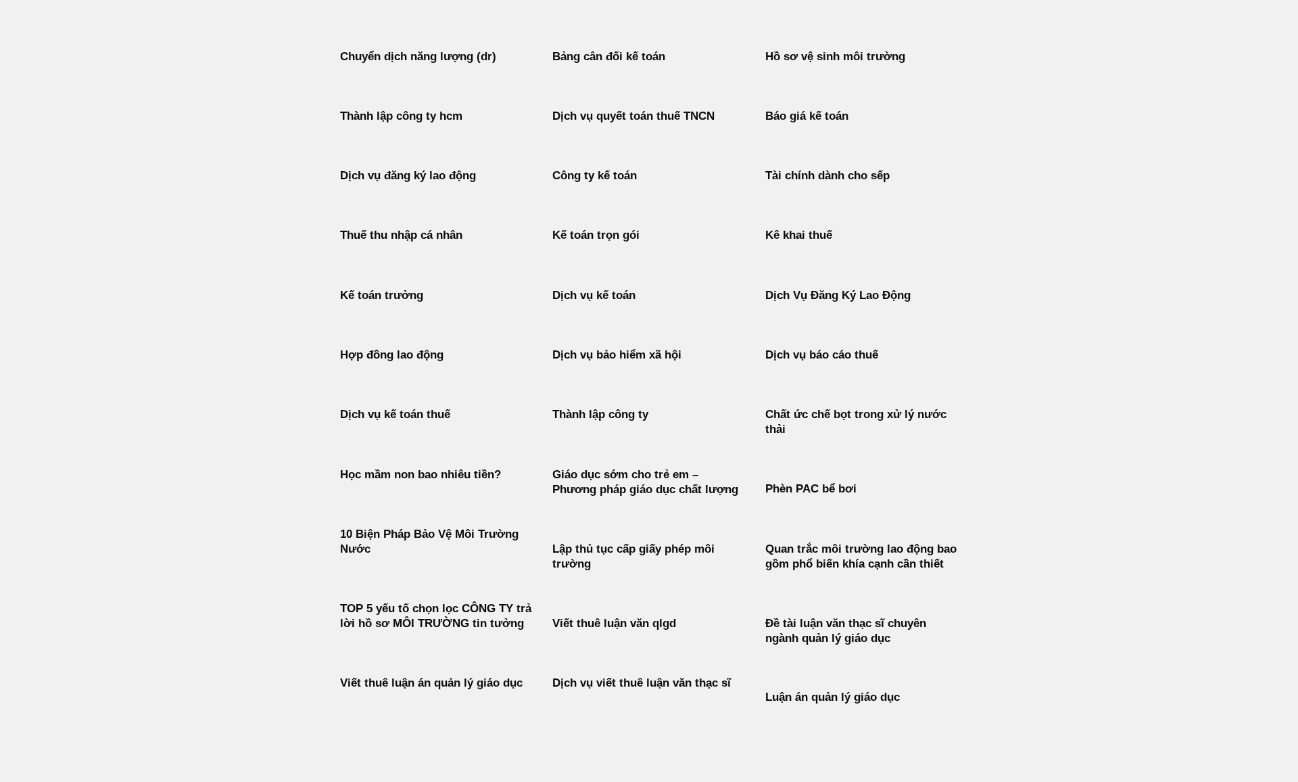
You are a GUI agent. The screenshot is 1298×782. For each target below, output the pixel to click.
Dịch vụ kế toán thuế (395, 414)
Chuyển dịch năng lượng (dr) (418, 56)
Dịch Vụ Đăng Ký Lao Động (838, 295)
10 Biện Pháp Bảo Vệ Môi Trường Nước (429, 541)
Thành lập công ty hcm (401, 116)
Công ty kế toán (594, 175)
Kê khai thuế (798, 235)
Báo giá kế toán (806, 116)
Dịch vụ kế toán (593, 295)
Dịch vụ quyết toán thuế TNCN (633, 116)
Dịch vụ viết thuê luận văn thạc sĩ (641, 682)
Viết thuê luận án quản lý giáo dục (431, 682)
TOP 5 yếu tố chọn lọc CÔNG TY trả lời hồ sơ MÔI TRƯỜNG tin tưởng (435, 616)
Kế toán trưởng (381, 295)
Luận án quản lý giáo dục (832, 697)
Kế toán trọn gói (596, 235)
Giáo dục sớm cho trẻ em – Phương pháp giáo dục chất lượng (645, 482)
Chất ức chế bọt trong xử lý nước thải (855, 422)
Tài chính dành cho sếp (827, 175)
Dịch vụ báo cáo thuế (821, 354)
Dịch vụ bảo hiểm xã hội (616, 354)
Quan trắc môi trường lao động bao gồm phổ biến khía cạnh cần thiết (861, 556)
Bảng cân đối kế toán (608, 56)
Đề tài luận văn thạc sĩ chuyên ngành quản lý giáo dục (845, 631)
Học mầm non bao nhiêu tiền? (420, 474)
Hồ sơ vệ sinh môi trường (835, 56)
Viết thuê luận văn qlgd (614, 623)
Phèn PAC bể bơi (811, 488)
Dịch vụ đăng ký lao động (408, 175)
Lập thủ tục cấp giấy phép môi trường (633, 556)
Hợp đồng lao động (391, 354)
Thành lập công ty (600, 414)
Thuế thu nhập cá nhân (401, 235)
